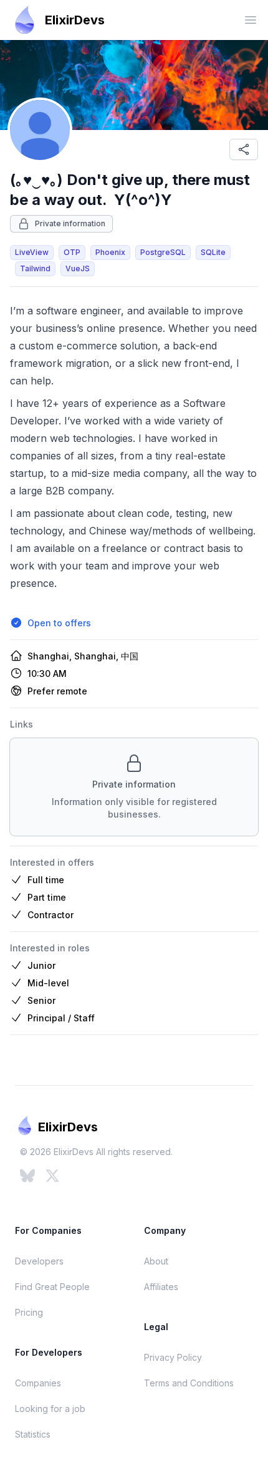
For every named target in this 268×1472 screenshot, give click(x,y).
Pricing (29, 1312)
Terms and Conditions (189, 1383)
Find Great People (52, 1286)
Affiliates (161, 1286)
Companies (38, 1383)
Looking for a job (50, 1408)
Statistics (32, 1434)
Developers (39, 1261)
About (156, 1261)
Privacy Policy (173, 1357)
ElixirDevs (75, 20)
